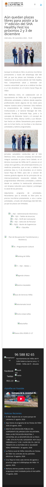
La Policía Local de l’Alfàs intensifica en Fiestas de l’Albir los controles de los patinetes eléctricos (23, 453)
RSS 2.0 (9, 380)
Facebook (8, 371)
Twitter (10, 376)
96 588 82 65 (24, 354)
